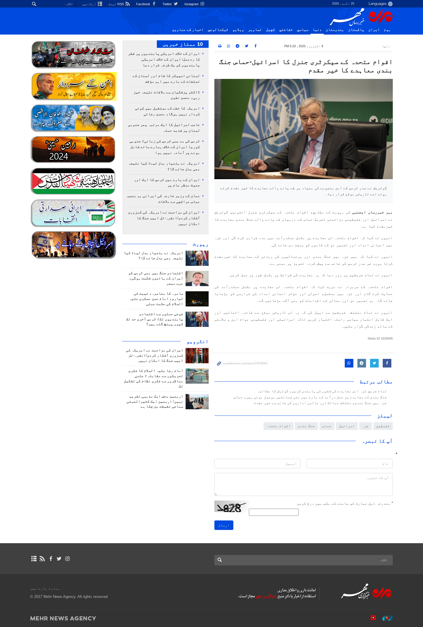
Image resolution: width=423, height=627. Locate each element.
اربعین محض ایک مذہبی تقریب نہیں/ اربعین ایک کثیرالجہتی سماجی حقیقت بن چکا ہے (155, 401)
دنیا (317, 30)
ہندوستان (335, 30)
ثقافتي (286, 30)
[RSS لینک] (42, 559)
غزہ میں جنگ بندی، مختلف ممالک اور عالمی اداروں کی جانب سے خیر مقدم (320, 403)
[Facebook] (50, 559)
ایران (374, 30)
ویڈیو (238, 30)
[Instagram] (67, 559)
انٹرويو (197, 341)
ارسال (224, 525)
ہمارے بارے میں (45, 588)
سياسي (302, 30)
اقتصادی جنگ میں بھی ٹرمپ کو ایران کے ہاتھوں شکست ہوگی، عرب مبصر (155, 278)
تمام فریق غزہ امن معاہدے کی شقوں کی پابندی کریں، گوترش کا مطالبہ (322, 391)
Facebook (143, 4)
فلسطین (383, 426)
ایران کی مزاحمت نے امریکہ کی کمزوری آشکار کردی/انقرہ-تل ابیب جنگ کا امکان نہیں (164, 218)
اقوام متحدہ (278, 426)
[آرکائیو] (33, 559)
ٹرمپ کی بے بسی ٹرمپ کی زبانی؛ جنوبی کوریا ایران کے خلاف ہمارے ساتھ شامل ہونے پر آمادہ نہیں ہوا (164, 147)
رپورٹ (201, 244)
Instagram (191, 4)
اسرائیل (347, 426)
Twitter (168, 4)
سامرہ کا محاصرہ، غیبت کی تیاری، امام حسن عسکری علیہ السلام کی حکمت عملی (156, 298)
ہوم (387, 30)
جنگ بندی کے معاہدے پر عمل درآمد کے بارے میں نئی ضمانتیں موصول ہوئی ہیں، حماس (310, 397)
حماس (326, 426)
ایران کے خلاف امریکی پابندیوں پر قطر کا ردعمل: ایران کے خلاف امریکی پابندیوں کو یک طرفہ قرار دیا (164, 59)
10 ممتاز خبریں (183, 44)
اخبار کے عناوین (188, 30)
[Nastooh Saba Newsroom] (385, 618)
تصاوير (255, 30)
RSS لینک (116, 4)
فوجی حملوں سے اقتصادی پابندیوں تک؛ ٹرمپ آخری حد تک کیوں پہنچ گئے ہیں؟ (154, 319)
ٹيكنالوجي (218, 30)
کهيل (270, 30)
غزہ (365, 426)
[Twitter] (59, 559)
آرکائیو (89, 4)
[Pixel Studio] (370, 618)
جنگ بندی (306, 426)
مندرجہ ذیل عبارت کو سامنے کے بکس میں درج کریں (345, 503)
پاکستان (356, 30)
